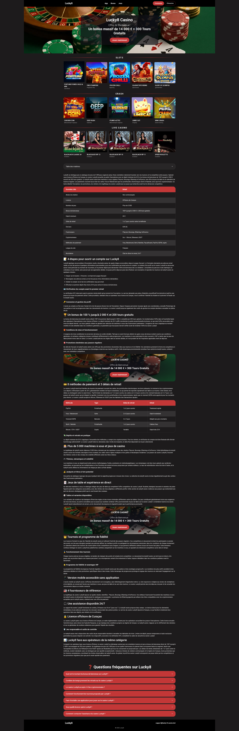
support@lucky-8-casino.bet (166, 723)
